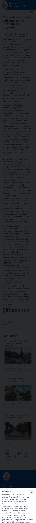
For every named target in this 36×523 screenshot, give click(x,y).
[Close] (32, 492)
